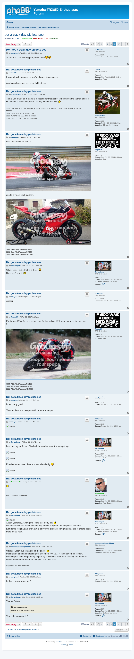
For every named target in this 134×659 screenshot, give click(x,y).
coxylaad (98, 49)
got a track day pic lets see (24, 34)
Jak (47, 38)
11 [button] (123, 44)
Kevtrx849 (54, 38)
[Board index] (19, 10)
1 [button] (101, 44)
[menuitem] (9, 22)
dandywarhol (100, 115)
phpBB (58, 642)
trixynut (18, 38)
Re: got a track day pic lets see (26, 49)
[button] (92, 44)
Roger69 (98, 150)
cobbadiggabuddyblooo (104, 543)
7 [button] (107, 44)
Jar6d (97, 69)
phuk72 (41, 38)
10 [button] (119, 44)
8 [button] (111, 44)
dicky (35, 38)
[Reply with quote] (87, 50)
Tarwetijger (99, 272)
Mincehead (27, 38)
